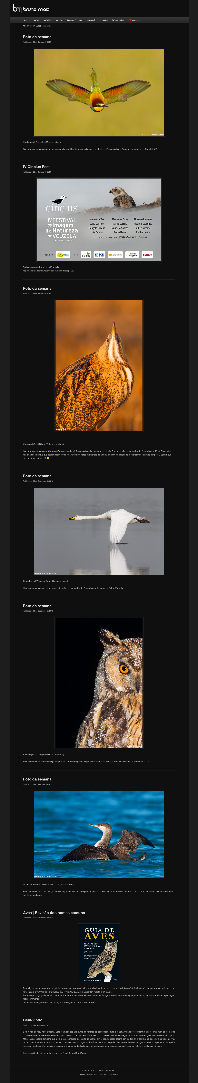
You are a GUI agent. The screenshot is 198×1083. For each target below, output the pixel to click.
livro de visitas (118, 19)
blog (25, 19)
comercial (91, 19)
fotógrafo (35, 19)
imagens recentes (74, 19)
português (136, 19)
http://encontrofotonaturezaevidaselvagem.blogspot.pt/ (48, 270)
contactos (103, 19)
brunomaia (47, 26)
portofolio (48, 19)
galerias (59, 19)
